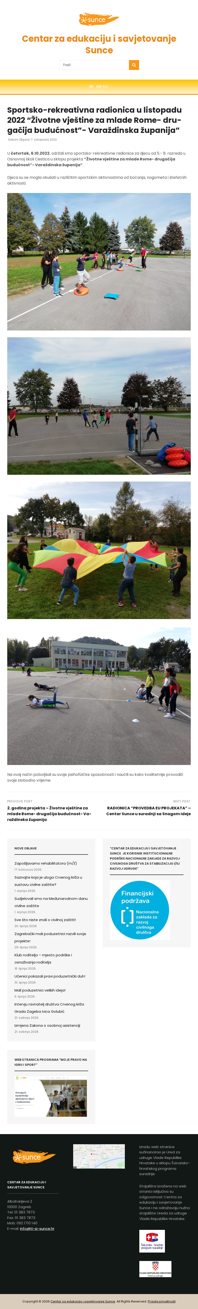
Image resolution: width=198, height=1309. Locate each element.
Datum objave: (32, 140)
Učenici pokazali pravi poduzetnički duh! (49, 976)
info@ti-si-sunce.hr (37, 1228)
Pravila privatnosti (162, 1301)
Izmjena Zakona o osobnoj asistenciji (47, 1025)
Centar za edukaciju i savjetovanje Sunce (99, 44)
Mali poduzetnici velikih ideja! (39, 990)
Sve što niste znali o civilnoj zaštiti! (45, 919)
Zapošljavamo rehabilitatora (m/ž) (45, 863)
